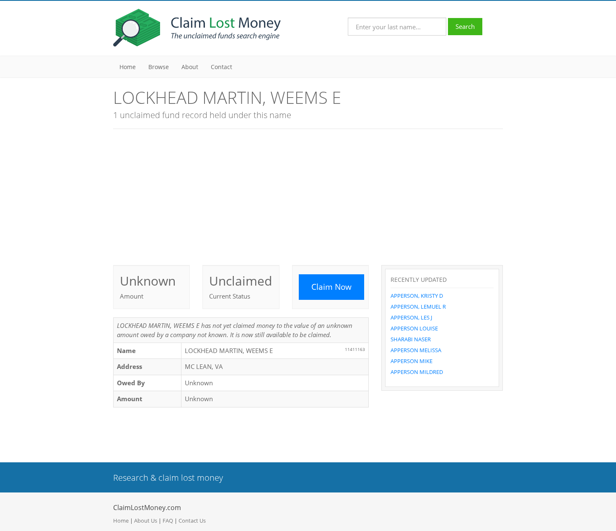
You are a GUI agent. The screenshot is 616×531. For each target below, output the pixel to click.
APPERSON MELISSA (416, 350)
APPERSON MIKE (411, 361)
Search (465, 26)
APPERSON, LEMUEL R (418, 306)
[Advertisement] (308, 196)
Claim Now (331, 286)
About (189, 67)
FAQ (168, 520)
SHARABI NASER (411, 339)
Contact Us (192, 520)
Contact (221, 67)
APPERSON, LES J (411, 317)
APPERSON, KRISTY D (417, 295)
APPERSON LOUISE (414, 328)
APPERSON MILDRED (417, 372)
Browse (158, 67)
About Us (145, 520)
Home (127, 67)
